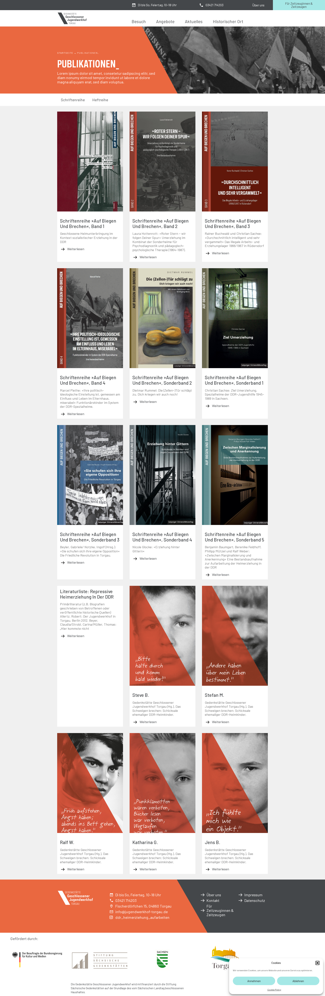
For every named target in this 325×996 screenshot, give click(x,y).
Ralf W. (67, 842)
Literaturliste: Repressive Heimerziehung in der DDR (87, 594)
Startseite (65, 52)
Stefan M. (214, 695)
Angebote (165, 21)
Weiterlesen (75, 249)
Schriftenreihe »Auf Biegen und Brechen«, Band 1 (88, 223)
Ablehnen (298, 981)
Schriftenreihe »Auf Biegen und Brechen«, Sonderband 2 (162, 380)
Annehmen (254, 981)
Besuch (139, 21)
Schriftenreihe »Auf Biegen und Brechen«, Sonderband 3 (89, 536)
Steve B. (140, 695)
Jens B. (212, 842)
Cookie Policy (274, 989)
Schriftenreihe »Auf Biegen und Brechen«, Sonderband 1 (234, 380)
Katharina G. (145, 842)
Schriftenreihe (73, 99)
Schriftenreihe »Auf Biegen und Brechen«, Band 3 (233, 223)
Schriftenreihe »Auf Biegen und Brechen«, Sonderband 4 (162, 536)
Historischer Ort (228, 21)
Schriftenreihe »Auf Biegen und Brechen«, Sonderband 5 (234, 536)
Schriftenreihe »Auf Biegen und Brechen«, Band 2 (160, 223)
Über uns (258, 5)
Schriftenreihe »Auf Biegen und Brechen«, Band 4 (88, 380)
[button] (317, 963)
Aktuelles (194, 21)
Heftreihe (100, 99)
